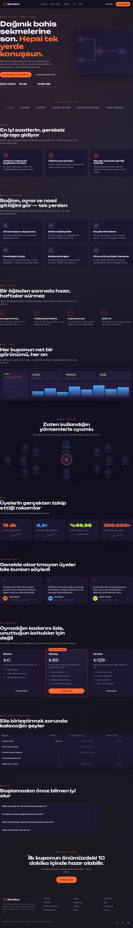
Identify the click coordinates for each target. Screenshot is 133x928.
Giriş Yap (109, 4)
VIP (74, 4)
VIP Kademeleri (49, 910)
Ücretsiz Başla (123, 4)
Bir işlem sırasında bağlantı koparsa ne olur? (23, 814)
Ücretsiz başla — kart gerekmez (15, 74)
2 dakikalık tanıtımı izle (45, 74)
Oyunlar (44, 4)
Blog (75, 910)
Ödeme (67, 4)
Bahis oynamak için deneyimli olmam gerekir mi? (24, 806)
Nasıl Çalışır (55, 4)
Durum (106, 910)
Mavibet (13, 4)
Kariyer (76, 906)
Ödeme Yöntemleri (50, 906)
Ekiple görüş (111, 691)
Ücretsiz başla (21, 691)
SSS (80, 4)
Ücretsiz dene (66, 691)
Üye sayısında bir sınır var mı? (16, 830)
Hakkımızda (78, 902)
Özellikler (47, 902)
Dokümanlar (109, 906)
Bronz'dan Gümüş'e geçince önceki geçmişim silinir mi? (28, 822)
